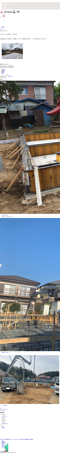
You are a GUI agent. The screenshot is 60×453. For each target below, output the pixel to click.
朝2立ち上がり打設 (5, 215)
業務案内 (5, 3)
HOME (5, 2)
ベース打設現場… (4, 405)
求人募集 (12, 65)
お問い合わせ (4, 24)
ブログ (5, 6)
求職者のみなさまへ (7, 4)
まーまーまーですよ (5, 409)
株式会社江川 (10, 76)
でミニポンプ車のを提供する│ (19, 439)
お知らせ (5, 77)
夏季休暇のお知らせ (5, 423)
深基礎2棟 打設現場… (5, 352)
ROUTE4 (3, 410)
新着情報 (3, 427)
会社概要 (3, 23)
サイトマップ (4, 447)
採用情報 (5, 5)
